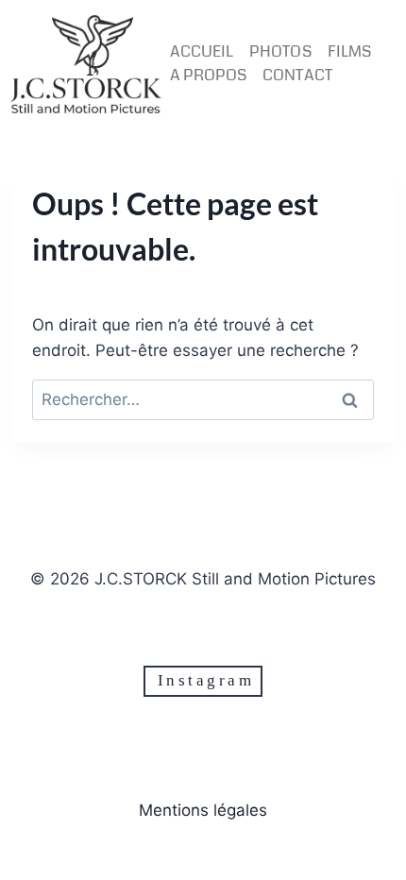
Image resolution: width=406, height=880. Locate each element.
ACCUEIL (201, 52)
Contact (296, 75)
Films (349, 52)
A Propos (208, 75)
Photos (280, 52)
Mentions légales (203, 810)
